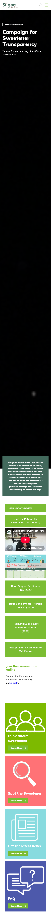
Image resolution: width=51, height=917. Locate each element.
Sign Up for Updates (20, 507)
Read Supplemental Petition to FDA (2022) (25, 605)
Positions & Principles (14, 24)
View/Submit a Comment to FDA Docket (25, 649)
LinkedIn (13, 682)
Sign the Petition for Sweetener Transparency (25, 520)
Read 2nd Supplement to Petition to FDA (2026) (25, 627)
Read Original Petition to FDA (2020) (25, 588)
